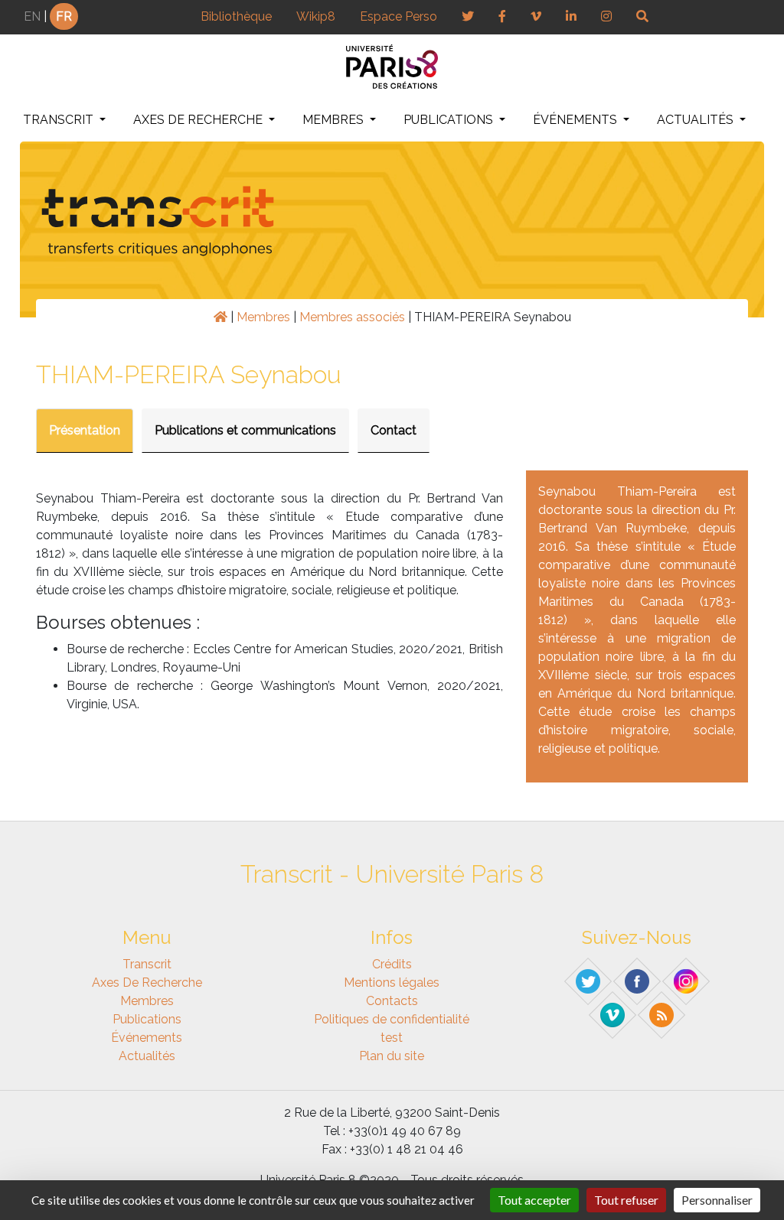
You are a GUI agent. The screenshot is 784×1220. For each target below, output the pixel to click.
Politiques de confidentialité (391, 1019)
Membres (334, 119)
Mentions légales (391, 982)
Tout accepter (534, 1199)
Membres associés (352, 317)
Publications (449, 119)
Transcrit (59, 119)
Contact (393, 430)
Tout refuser (626, 1199)
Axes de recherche (199, 119)
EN (32, 16)
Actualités (697, 119)
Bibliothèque (236, 16)
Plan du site (391, 1056)
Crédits (392, 964)
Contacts (392, 1001)
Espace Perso (398, 16)
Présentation (84, 430)
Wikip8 (315, 16)
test (392, 1037)
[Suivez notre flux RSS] (662, 1014)
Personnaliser (717, 1199)
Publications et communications (245, 430)
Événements (576, 119)
